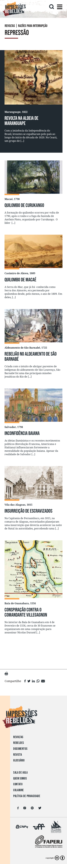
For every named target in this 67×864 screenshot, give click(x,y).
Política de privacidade (26, 796)
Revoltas (18, 737)
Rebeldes (18, 743)
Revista (17, 755)
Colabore (18, 790)
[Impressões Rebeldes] (33, 717)
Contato (17, 784)
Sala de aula (20, 773)
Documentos (20, 749)
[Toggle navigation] (59, 7)
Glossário (19, 760)
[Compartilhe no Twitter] (28, 681)
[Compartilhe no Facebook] (25, 681)
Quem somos (20, 778)
